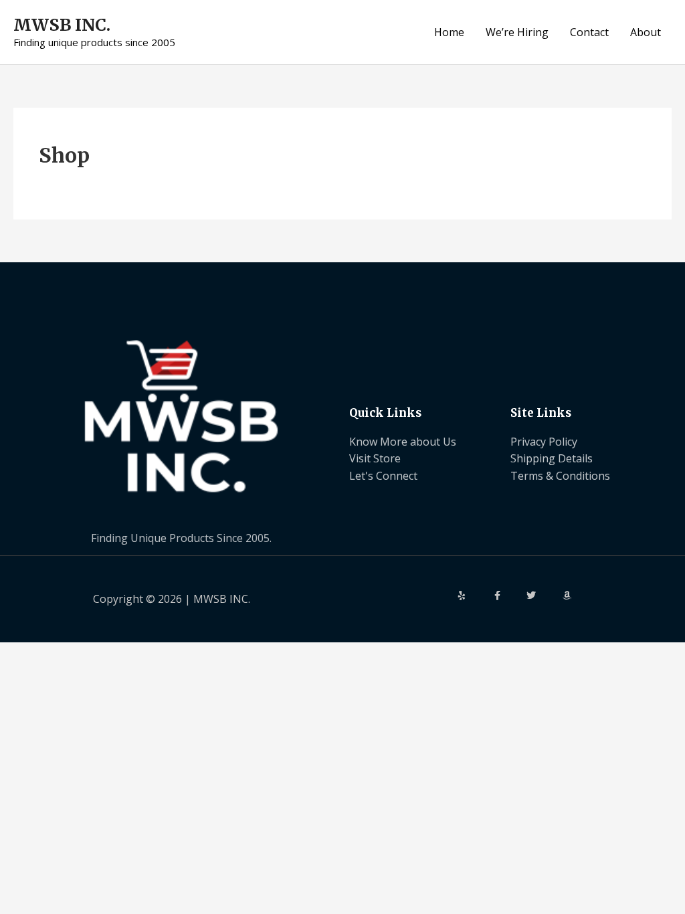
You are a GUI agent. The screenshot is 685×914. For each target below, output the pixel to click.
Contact (589, 32)
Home (449, 32)
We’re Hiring (517, 32)
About (645, 32)
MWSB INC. (61, 24)
